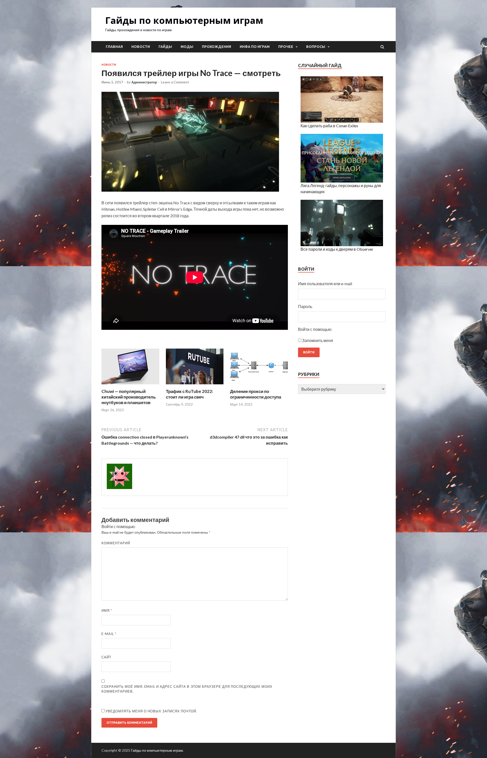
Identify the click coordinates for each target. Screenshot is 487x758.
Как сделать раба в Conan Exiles (329, 125)
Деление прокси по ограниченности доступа (255, 394)
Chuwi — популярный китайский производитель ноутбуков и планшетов (128, 397)
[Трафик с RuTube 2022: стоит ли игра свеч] (195, 385)
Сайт (106, 657)
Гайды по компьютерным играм (184, 20)
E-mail (108, 634)
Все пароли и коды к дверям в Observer (337, 249)
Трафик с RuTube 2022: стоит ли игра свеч (189, 394)
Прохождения (216, 47)
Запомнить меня (317, 340)
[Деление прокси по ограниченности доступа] (259, 385)
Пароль (305, 306)
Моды (187, 47)
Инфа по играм (255, 47)
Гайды (165, 47)
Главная (114, 47)
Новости (140, 47)
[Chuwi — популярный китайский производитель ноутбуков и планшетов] (130, 385)
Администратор (144, 82)
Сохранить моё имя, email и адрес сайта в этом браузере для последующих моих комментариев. (186, 689)
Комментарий (115, 543)
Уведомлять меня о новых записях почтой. (151, 711)
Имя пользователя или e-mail (325, 283)
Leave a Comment (175, 82)
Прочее (285, 47)
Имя (106, 610)
